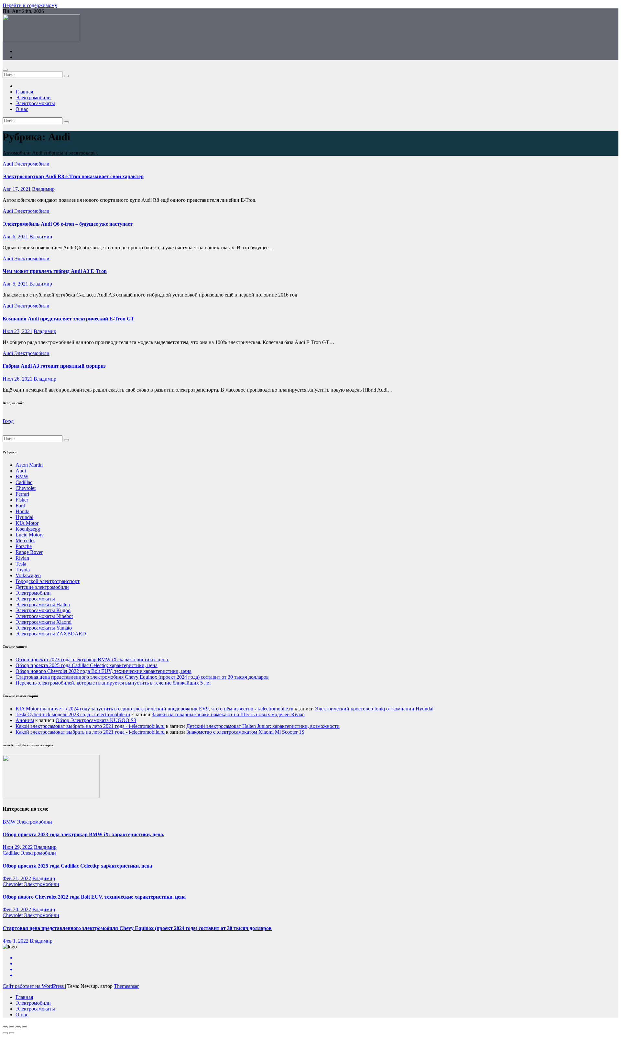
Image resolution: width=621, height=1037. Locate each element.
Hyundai (24, 517)
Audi (8, 164)
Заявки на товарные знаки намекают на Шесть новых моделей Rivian (228, 714)
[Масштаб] (24, 1027)
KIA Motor (27, 523)
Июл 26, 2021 (17, 379)
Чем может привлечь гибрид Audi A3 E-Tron (55, 271)
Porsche (24, 546)
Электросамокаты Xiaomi (43, 622)
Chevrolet (26, 488)
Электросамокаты (35, 103)
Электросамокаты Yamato (44, 628)
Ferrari (22, 494)
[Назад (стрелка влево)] (5, 1033)
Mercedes (25, 540)
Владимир (43, 189)
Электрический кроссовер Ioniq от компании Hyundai (374, 708)
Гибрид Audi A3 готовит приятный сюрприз (54, 366)
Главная (24, 91)
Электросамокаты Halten (43, 604)
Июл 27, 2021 (17, 331)
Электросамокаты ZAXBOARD (51, 633)
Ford (20, 505)
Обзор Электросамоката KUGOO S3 (96, 720)
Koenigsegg (28, 529)
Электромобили (33, 97)
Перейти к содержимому (30, 5)
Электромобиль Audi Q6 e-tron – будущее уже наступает (68, 224)
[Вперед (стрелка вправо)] (11, 1033)
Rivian (22, 558)
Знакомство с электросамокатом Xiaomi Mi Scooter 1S (245, 732)
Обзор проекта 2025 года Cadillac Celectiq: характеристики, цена (87, 665)
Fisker (22, 499)
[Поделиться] (11, 1027)
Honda (22, 511)
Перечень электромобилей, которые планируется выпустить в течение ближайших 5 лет (113, 683)
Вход (8, 421)
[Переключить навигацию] (5, 70)
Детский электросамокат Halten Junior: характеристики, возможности (263, 726)
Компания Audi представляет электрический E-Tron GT (68, 318)
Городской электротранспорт (48, 581)
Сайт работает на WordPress (34, 986)
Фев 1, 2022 (15, 941)
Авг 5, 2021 (15, 283)
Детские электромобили (42, 587)
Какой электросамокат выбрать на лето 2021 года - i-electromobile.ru (90, 726)
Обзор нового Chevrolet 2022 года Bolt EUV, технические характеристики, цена (103, 671)
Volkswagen (28, 575)
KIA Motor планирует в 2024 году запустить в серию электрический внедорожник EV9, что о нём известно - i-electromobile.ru (154, 708)
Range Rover (29, 552)
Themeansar (126, 986)
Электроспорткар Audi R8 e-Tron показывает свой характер (73, 176)
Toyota (23, 569)
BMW (22, 476)
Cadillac (24, 482)
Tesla (21, 564)
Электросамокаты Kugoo (43, 610)
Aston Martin (29, 465)
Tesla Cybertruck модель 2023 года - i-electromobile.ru (73, 714)
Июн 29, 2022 (18, 847)
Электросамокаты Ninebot (44, 616)
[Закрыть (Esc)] (5, 1027)
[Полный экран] (18, 1027)
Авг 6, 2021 (15, 236)
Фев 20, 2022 (17, 909)
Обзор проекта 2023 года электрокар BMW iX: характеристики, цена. (92, 659)
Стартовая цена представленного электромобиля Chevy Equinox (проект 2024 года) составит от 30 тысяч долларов (142, 677)
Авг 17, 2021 (17, 189)
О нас (22, 109)
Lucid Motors (29, 534)
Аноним (25, 720)
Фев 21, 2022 (17, 878)
